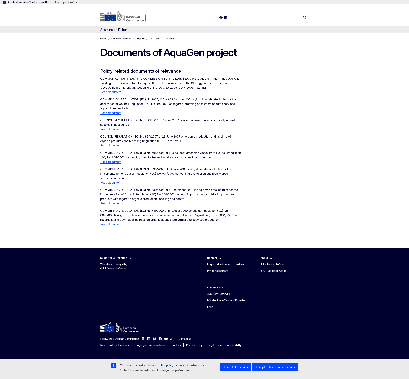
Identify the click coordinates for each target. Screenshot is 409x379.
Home (103, 38)
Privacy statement (217, 270)
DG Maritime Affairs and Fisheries (226, 300)
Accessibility (234, 345)
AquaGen (154, 38)
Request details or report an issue (226, 264)
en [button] (226, 17)
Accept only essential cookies (275, 367)
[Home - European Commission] (126, 16)
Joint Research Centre (273, 264)
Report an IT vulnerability (114, 345)
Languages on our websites (150, 345)
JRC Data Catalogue (219, 294)
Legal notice (215, 345)
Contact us (185, 338)
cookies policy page (168, 365)
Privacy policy (194, 345)
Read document (110, 92)
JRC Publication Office (273, 270)
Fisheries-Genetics (121, 38)
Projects (140, 38)
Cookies (176, 345)
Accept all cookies (236, 367)
